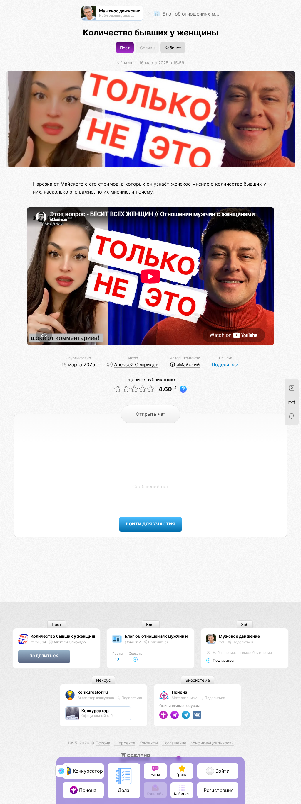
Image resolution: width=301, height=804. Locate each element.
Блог (150, 624)
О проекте (124, 742)
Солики (147, 47)
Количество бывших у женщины (64, 636)
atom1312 (133, 642)
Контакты (148, 742)
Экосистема (197, 680)
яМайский (188, 364)
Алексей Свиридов (136, 364)
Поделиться (226, 364)
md (221, 642)
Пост (125, 47)
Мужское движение (239, 636)
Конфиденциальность (212, 742)
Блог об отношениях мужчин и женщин (191, 14)
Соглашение (174, 742)
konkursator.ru (93, 692)
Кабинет (173, 47)
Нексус (103, 680)
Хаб (244, 624)
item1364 (38, 642)
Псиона (179, 692)
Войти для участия (150, 523)
